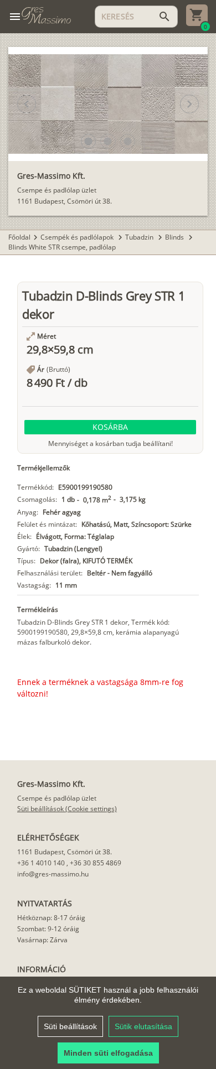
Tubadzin (140, 237)
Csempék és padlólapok (77, 237)
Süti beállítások (70, 1026)
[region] (108, 1023)
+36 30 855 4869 (95, 863)
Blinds (175, 237)
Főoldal (19, 237)
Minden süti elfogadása (108, 1053)
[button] (88, 141)
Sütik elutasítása (143, 1026)
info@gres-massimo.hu (53, 874)
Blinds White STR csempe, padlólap (62, 247)
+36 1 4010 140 (41, 863)
